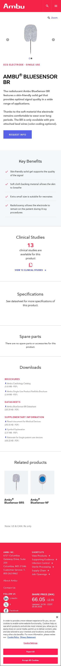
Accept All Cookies (30, 660)
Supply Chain (39, 570)
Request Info (17, 135)
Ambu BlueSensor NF (40, 501)
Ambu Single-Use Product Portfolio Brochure (27, 391)
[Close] (57, 617)
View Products (39, 556)
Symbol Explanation (16, 429)
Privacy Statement (28, 637)
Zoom (52, 17)
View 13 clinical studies (29, 270)
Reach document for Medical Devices (24, 421)
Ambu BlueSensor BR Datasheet (21, 406)
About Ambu (10, 580)
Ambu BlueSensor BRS (14, 501)
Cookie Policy (13, 637)
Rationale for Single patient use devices (25, 437)
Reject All (30, 652)
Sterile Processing (41, 567)
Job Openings (39, 574)
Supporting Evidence (43, 559)
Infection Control (41, 563)
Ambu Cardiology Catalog (19, 383)
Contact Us (9, 588)
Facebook (14, 610)
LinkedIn (13, 598)
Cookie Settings (30, 643)
